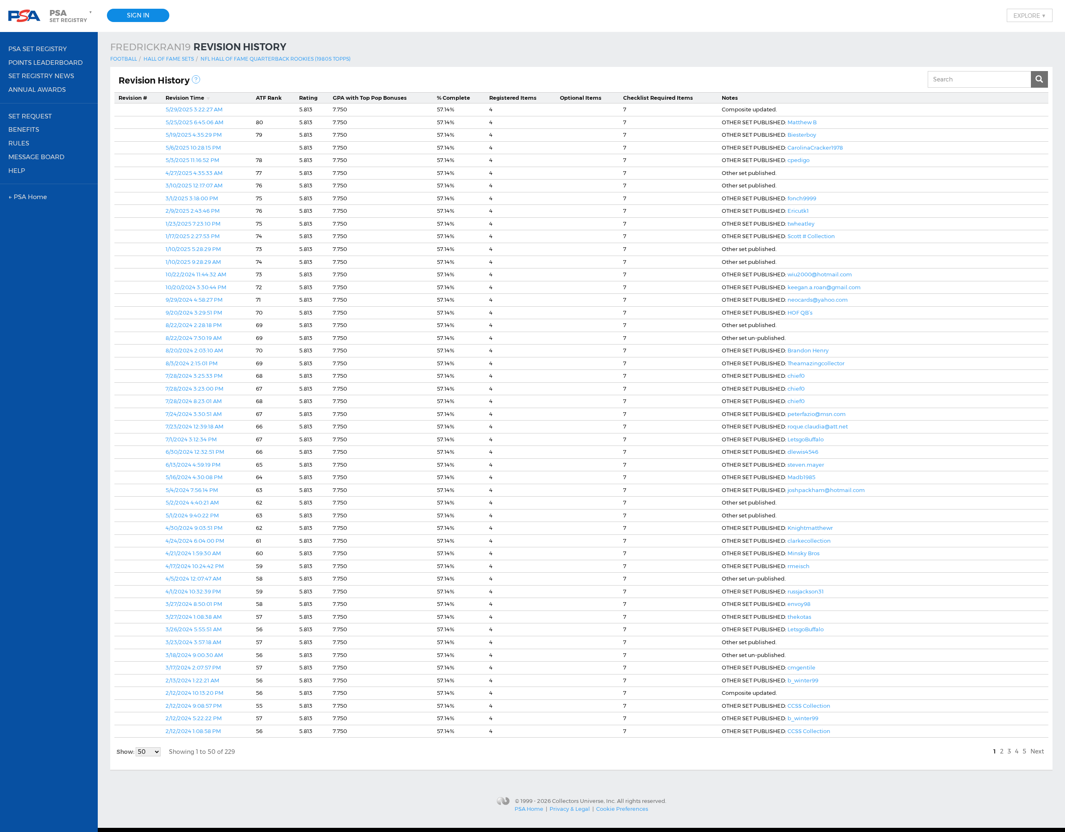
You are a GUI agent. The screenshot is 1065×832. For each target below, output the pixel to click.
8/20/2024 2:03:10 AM (194, 350)
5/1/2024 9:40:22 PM (192, 515)
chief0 (796, 375)
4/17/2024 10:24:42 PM (195, 566)
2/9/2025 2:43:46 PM (193, 210)
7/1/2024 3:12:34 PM (191, 439)
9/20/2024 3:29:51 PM (194, 312)
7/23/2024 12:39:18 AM (194, 426)
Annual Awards (37, 90)
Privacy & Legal (570, 808)
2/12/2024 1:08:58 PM (193, 731)
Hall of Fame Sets (169, 59)
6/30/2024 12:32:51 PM (195, 451)
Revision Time (185, 97)
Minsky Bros (804, 553)
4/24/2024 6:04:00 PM (195, 540)
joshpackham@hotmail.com (826, 490)
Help (16, 171)
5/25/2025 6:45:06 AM (194, 122)
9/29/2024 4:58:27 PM (194, 299)
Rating (308, 97)
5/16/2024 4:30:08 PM (194, 477)
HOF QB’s (800, 312)
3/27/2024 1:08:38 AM (194, 616)
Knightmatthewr (810, 527)
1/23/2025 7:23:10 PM (193, 223)
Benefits (23, 129)
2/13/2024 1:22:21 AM (192, 680)
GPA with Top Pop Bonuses (370, 97)
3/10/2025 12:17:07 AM (194, 185)
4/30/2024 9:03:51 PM (194, 527)
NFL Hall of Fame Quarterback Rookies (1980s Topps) (276, 59)
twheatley (801, 223)
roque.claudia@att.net (818, 426)
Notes (730, 97)
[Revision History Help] (196, 79)
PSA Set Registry (37, 49)
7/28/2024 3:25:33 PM (194, 375)
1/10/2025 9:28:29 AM (193, 261)
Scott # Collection (811, 236)
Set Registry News (41, 76)
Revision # (133, 97)
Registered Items (513, 97)
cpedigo (799, 160)
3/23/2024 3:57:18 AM (193, 642)
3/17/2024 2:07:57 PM (193, 667)
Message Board (36, 157)
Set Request (30, 116)
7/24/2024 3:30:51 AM (194, 414)
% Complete (453, 97)
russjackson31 (806, 591)
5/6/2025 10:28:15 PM (193, 147)
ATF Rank (269, 97)
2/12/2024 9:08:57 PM (194, 705)
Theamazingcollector (816, 363)
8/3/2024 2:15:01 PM (192, 363)
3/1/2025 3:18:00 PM (192, 198)
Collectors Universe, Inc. (584, 800)
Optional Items (581, 97)
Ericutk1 (798, 210)
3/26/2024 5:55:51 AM (194, 629)
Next (1037, 751)
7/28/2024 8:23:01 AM (194, 401)
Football (123, 59)
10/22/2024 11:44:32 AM (196, 274)
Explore (1029, 15)
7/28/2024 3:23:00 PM (194, 388)
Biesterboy (802, 134)
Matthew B (802, 122)
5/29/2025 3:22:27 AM (194, 109)
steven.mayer (806, 464)
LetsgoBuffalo (806, 439)
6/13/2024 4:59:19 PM (193, 464)
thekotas (799, 616)
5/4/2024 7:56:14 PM (192, 490)
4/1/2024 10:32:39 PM (193, 591)
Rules (18, 143)
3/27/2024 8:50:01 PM (194, 604)
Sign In (138, 15)
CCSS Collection (809, 705)
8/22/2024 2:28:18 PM (194, 325)
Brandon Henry (808, 350)
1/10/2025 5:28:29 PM (193, 249)
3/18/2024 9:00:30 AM (194, 655)
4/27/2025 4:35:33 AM (194, 173)
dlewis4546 (803, 451)
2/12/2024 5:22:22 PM (194, 718)
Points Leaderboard (45, 62)
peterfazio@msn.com (817, 414)
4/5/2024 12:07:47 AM (193, 578)
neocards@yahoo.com (818, 299)
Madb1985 (801, 477)
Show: (126, 752)
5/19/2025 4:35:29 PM (194, 134)
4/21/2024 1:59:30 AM (193, 553)
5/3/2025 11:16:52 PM (192, 160)
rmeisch (799, 566)
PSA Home (529, 808)
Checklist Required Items (658, 97)
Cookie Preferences (622, 808)
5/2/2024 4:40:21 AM (192, 502)
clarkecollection (809, 540)
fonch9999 (802, 198)
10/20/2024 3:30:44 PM (196, 287)
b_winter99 (803, 680)
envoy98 (799, 604)
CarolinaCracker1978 (815, 147)
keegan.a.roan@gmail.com (824, 287)
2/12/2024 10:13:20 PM (194, 692)
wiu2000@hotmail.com (820, 274)
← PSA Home (27, 197)
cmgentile (801, 667)
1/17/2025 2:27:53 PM (193, 236)
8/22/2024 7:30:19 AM (194, 338)
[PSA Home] (27, 16)
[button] (72, 16)
